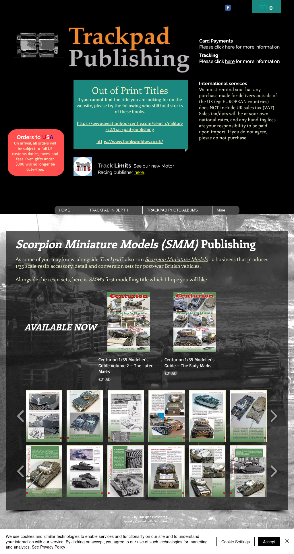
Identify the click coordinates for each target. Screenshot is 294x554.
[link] (268, 6)
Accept (269, 542)
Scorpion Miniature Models (176, 259)
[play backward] (20, 416)
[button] (113, 210)
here (230, 47)
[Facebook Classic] (228, 8)
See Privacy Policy (48, 547)
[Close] (287, 541)
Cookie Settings (235, 542)
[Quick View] (128, 322)
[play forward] (273, 416)
